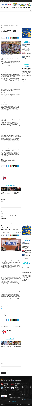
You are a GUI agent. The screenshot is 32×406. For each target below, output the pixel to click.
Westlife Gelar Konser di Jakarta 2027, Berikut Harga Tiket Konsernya (3, 193)
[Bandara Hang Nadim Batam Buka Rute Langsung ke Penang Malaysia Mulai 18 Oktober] (23, 49)
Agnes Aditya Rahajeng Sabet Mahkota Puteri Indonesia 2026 (10, 193)
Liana (22, 68)
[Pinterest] (10, 38)
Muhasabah (13, 160)
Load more (26, 60)
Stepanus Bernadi (24, 71)
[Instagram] (29, 1)
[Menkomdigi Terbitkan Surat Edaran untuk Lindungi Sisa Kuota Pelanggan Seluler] (23, 57)
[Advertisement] (16, 17)
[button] (30, 10)
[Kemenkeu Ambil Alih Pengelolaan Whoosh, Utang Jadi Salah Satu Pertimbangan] (2, 388)
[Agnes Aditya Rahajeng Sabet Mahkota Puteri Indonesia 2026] (11, 189)
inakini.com (3, 34)
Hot (1, 27)
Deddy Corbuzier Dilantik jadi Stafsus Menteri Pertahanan (17, 193)
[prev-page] (1, 195)
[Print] (16, 38)
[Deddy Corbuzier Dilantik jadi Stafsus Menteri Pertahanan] (17, 189)
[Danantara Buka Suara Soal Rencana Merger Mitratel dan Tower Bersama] (23, 45)
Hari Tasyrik (2, 160)
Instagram (25, 399)
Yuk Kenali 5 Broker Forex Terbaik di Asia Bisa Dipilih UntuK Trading (26, 72)
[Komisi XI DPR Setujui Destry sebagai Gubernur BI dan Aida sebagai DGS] (2, 380)
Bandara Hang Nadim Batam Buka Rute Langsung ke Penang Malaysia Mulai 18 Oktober (27, 49)
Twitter (30, 399)
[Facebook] (28, 1)
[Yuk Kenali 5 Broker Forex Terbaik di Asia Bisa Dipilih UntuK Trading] (12, 380)
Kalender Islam (9, 160)
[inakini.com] (1, 34)
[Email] (14, 38)
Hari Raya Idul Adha (16, 159)
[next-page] (2, 195)
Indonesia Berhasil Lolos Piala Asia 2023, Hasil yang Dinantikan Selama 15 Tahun (26, 69)
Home (1, 25)
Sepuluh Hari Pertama (3, 161)
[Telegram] (18, 38)
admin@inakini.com (14, 401)
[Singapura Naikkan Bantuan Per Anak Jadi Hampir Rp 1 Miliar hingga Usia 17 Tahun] (2, 384)
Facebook (25, 397)
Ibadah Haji (6, 160)
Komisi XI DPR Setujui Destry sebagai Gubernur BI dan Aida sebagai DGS (7, 380)
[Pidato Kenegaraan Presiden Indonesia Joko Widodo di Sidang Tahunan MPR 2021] (12, 388)
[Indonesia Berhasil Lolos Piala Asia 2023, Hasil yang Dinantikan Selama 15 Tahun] (12, 384)
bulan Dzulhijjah (5, 159)
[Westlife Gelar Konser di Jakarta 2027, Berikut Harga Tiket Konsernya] (4, 189)
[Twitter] (30, 1)
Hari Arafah (12, 159)
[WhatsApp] (12, 38)
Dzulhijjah (9, 159)
